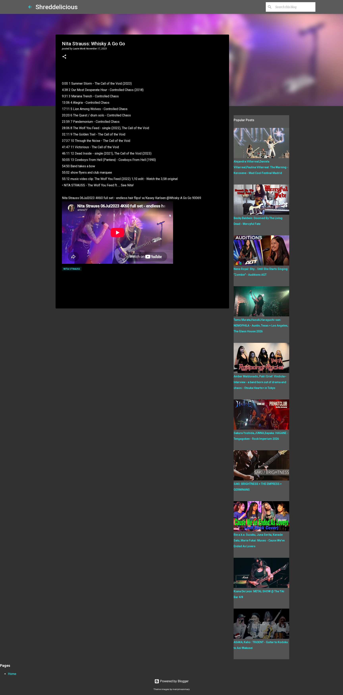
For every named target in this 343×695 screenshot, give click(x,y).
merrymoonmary (181, 689)
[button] (64, 57)
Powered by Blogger (174, 681)
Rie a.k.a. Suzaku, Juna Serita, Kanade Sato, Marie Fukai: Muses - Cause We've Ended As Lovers (259, 540)
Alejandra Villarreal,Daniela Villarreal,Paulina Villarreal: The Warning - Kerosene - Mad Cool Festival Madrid (261, 167)
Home (12, 674)
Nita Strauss (72, 269)
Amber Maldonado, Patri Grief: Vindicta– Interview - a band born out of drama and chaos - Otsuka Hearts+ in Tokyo (260, 382)
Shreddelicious (57, 7)
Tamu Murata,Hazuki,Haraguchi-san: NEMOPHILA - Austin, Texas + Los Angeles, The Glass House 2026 (261, 325)
